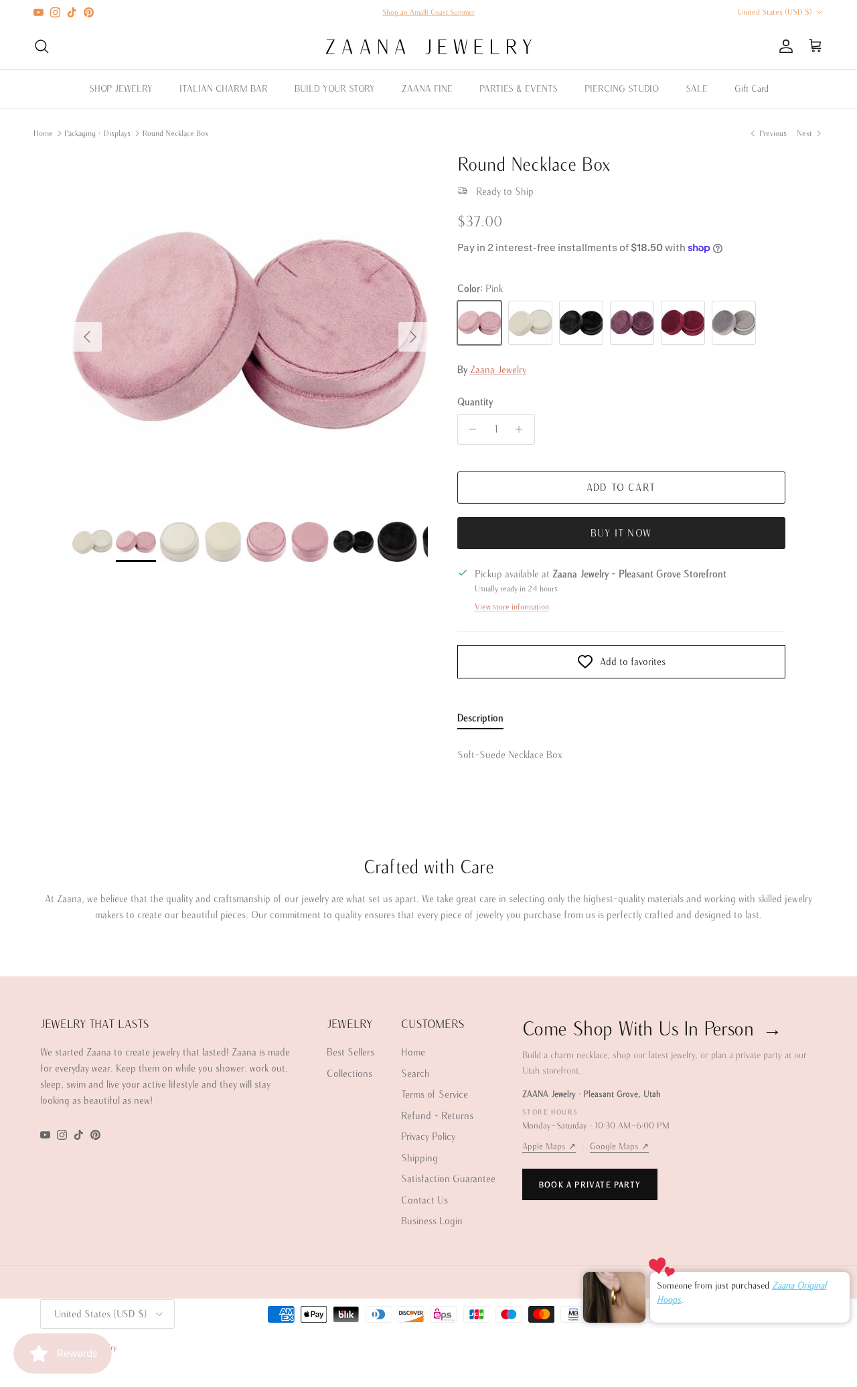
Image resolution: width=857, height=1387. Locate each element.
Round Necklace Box (175, 133)
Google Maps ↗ (619, 1146)
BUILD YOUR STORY (335, 88)
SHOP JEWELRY (121, 88)
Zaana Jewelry (498, 369)
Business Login (432, 1220)
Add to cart (621, 487)
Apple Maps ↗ (549, 1146)
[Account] (783, 46)
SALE (697, 88)
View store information (512, 606)
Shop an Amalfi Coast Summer (428, 12)
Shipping (419, 1157)
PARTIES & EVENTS (518, 88)
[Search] (41, 46)
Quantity (475, 401)
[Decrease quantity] (469, 429)
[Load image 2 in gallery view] (250, 330)
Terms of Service (434, 1094)
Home (43, 133)
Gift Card (751, 88)
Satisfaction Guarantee (448, 1178)
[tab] (480, 720)
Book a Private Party (590, 1184)
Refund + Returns (437, 1115)
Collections (349, 1073)
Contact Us (424, 1200)
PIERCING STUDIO (622, 88)
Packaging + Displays (97, 133)
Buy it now (621, 532)
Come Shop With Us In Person (651, 1028)
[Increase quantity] (522, 429)
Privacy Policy (428, 1136)
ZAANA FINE (427, 88)
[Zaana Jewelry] (428, 47)
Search (415, 1073)
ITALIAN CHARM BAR (223, 88)
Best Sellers (350, 1051)
